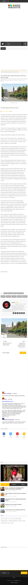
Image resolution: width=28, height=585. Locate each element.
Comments (14, 484)
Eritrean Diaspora (4, 520)
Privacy (12, 582)
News (8, 522)
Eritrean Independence (13, 520)
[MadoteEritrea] (13, 313)
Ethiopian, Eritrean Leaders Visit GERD (13, 504)
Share (9, 296)
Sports (12, 522)
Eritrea (6, 70)
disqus (22, 352)
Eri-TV (9, 518)
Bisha (6, 518)
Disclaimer (16, 582)
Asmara (2, 518)
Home (2, 70)
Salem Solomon (22, 70)
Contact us (25, 572)
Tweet (3, 296)
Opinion (15, 70)
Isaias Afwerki (3, 522)
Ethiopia (19, 520)
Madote (16, 580)
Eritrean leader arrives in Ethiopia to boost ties (15, 509)
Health (24, 520)
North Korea (10, 70)
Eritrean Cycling (18, 518)
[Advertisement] (14, 26)
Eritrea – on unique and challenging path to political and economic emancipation (14, 488)
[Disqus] (14, 372)
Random (23, 484)
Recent (5, 484)
